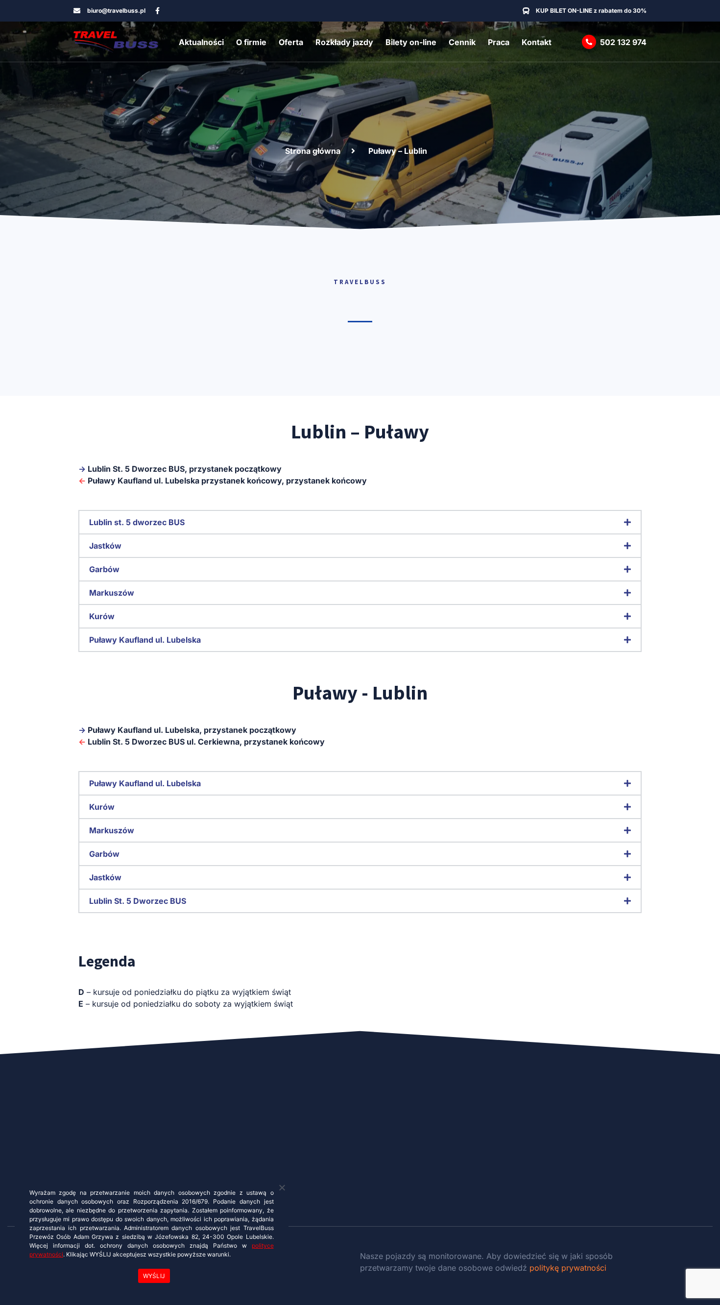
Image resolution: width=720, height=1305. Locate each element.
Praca (498, 42)
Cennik (462, 42)
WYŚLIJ (154, 1276)
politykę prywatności (567, 1268)
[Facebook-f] (158, 11)
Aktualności (201, 42)
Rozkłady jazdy (344, 42)
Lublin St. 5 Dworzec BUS (137, 901)
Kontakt (537, 42)
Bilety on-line (410, 42)
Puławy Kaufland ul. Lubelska (145, 640)
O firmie (251, 42)
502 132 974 (623, 42)
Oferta (291, 42)
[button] (360, 522)
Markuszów (111, 593)
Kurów (102, 616)
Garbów (104, 569)
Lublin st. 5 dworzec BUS (137, 522)
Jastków (105, 546)
